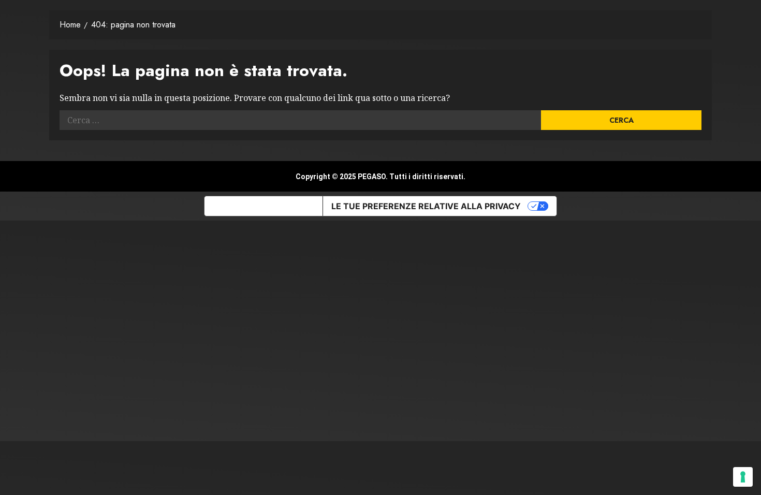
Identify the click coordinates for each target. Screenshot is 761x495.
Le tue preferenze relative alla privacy (426, 206)
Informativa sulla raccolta (263, 206)
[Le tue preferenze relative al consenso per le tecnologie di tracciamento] (743, 477)
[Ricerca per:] (300, 120)
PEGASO (372, 176)
